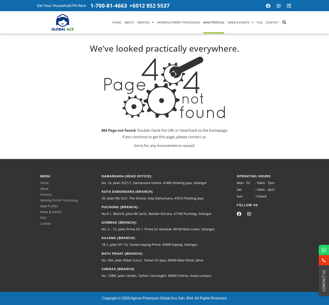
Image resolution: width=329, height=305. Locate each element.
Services (143, 22)
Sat (239, 189)
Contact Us (323, 281)
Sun (240, 196)
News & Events (238, 22)
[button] (284, 22)
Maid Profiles (213, 22)
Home (116, 22)
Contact (272, 22)
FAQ (259, 22)
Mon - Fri (243, 183)
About (129, 22)
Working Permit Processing (178, 22)
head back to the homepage (203, 130)
